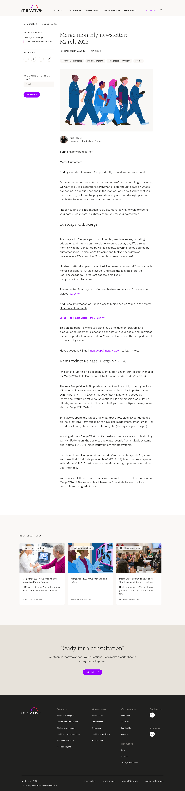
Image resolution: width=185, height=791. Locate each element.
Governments (97, 741)
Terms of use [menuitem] (108, 781)
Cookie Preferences (154, 781)
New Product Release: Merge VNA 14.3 (40, 41)
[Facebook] (41, 59)
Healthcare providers (72, 61)
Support (124, 756)
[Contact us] (154, 715)
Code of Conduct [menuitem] (129, 781)
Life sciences (97, 722)
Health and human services (68, 734)
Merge (138, 61)
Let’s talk (90, 672)
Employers (96, 728)
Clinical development (66, 728)
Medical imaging (50, 24)
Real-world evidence (65, 741)
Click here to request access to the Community (82, 318)
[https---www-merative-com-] (32, 9)
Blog (123, 750)
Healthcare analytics (65, 716)
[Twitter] (33, 59)
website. (75, 293)
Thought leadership (129, 763)
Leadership (126, 728)
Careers (124, 734)
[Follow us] (154, 734)
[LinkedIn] (26, 59)
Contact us (151, 10)
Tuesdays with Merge (33, 37)
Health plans (97, 716)
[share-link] (48, 59)
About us (125, 722)
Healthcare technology (119, 61)
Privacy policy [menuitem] (89, 781)
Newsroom (125, 716)
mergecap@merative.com (105, 350)
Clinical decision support (67, 722)
